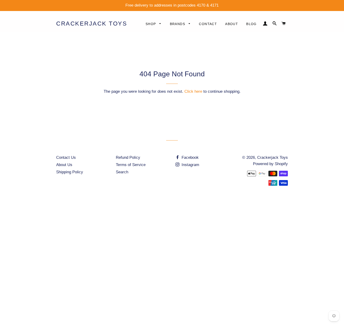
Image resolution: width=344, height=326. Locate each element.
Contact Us (66, 157)
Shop (151, 24)
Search (122, 172)
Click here (193, 91)
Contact (208, 24)
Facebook (189, 157)
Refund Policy (128, 157)
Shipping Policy (69, 172)
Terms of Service (131, 165)
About (231, 24)
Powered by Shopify (270, 164)
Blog (251, 24)
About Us (64, 165)
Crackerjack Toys (91, 23)
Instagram (189, 165)
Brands (178, 24)
